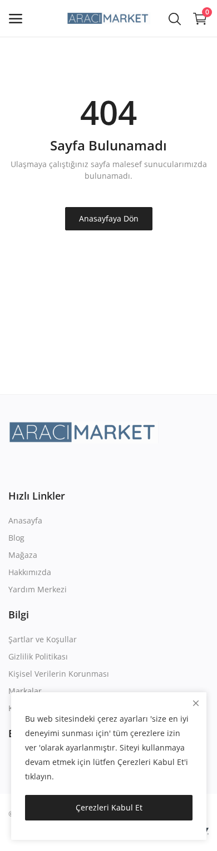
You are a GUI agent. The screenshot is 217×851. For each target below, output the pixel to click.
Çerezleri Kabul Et (109, 807)
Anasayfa (25, 520)
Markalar (25, 691)
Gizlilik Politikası (38, 656)
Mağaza (22, 555)
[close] (196, 703)
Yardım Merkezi (37, 589)
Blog (16, 537)
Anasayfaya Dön (109, 218)
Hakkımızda (29, 572)
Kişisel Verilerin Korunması (58, 673)
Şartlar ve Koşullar (42, 639)
